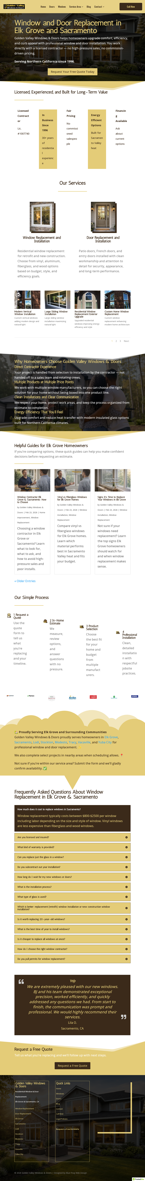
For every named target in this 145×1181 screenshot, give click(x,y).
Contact (59, 1108)
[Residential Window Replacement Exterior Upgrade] (87, 308)
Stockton (47, 742)
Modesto (61, 742)
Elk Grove (111, 737)
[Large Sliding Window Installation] (57, 308)
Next (126, 341)
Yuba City (105, 742)
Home (58, 1088)
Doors (58, 1098)
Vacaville (84, 742)
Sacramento (23, 742)
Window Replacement (24, 1108)
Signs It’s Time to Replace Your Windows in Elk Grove (112, 498)
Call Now (59, 1113)
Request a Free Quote (72, 1065)
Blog (58, 1103)
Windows (60, 1093)
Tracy (72, 742)
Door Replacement (23, 1113)
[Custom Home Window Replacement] (117, 308)
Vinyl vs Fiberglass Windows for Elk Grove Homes (72, 498)
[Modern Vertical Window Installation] (27, 308)
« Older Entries (25, 581)
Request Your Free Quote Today (72, 72)
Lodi (36, 742)
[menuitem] (43, 7)
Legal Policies (62, 1118)
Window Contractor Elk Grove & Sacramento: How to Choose (31, 499)
